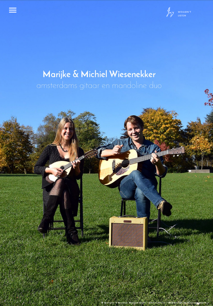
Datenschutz (157, 302)
